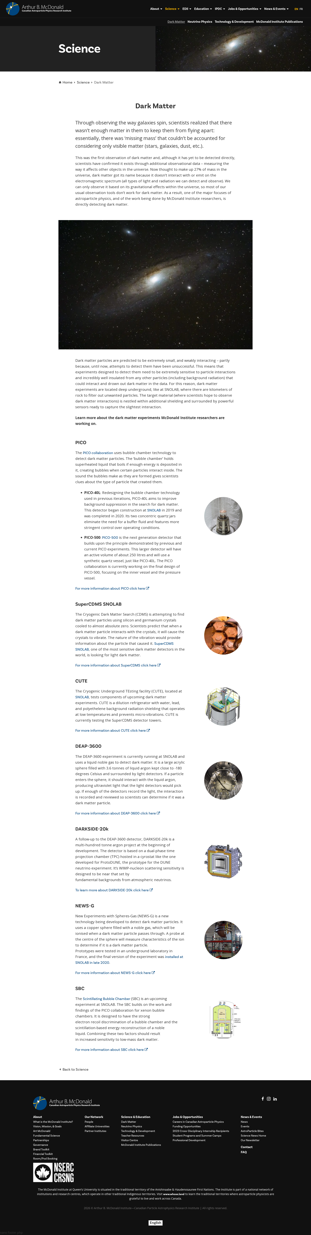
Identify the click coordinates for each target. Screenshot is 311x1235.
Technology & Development (234, 22)
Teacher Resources (132, 1136)
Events (245, 1126)
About (154, 9)
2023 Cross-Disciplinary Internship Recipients (201, 1131)
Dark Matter (176, 22)
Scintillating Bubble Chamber (106, 999)
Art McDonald (41, 1131)
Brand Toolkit (41, 1149)
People (89, 1122)
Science (170, 9)
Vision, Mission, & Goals (47, 1126)
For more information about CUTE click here (111, 730)
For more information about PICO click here (110, 588)
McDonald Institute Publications (279, 22)
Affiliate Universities (97, 1126)
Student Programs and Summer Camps (197, 1136)
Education (201, 9)
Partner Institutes (95, 1131)
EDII (185, 9)
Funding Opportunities (187, 1126)
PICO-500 (109, 537)
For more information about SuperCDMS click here (116, 665)
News (244, 1122)
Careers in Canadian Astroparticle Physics (198, 1122)
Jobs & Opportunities (243, 9)
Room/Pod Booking (45, 1158)
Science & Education (135, 1117)
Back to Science (75, 1069)
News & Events (274, 9)
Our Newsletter (250, 1140)
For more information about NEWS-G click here (113, 973)
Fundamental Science (46, 1136)
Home (67, 82)
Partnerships (41, 1140)
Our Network (94, 1117)
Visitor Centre (129, 1140)
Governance (40, 1145)
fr (301, 9)
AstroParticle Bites (252, 1131)
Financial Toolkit (43, 1154)
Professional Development (189, 1140)
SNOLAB (154, 510)
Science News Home (253, 1136)
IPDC (218, 9)
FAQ (244, 1152)
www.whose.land (173, 1194)
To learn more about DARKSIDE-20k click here (112, 890)
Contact (247, 1147)
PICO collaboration (98, 453)
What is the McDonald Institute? (53, 1122)
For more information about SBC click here (110, 1049)
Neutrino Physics (200, 22)
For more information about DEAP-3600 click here (116, 813)
